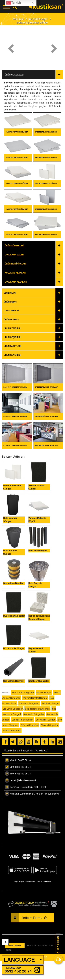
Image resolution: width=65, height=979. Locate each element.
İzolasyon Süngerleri (29, 703)
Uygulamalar (11, 310)
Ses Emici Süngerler (13, 708)
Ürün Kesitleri (12, 328)
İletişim (21, 881)
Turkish (16, 2)
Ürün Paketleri (12, 345)
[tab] (32, 292)
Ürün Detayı (10, 301)
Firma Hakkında (44, 881)
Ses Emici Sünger (50, 703)
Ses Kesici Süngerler (33, 714)
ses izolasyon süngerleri (37, 708)
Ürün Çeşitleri (12, 337)
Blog (16, 881)
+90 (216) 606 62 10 (20, 760)
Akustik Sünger (43, 692)
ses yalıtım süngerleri (22, 719)
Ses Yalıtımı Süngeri (45, 719)
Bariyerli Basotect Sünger (18, 82)
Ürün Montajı (11, 319)
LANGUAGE (19, 960)
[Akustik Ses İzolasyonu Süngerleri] (46, 6)
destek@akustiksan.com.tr (23, 780)
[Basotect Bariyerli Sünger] (18, 120)
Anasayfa (18, 18)
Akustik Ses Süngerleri (23, 692)
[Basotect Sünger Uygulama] (17, 373)
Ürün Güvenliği (12, 354)
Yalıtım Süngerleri (49, 724)
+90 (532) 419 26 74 (20, 766)
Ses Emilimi (10, 292)
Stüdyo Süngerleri (30, 724)
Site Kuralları (30, 881)
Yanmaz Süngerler (12, 730)
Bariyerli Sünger (38, 18)
